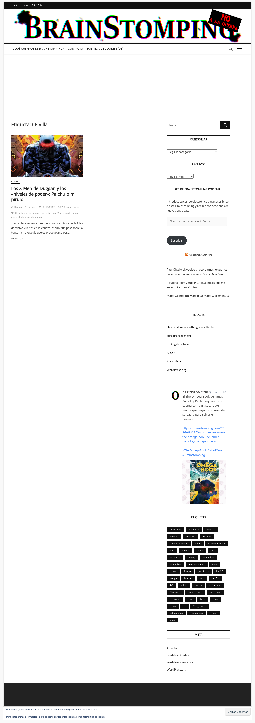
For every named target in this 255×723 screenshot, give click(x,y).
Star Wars (175, 592)
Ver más (19, 239)
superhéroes (195, 592)
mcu (202, 578)
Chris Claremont (179, 543)
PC (171, 585)
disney (191, 557)
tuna (215, 599)
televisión (175, 599)
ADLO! (171, 352)
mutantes (70, 212)
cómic (27, 212)
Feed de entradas (178, 655)
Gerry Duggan (48, 212)
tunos (173, 606)
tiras (202, 599)
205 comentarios (70, 206)
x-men (38, 216)
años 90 (190, 536)
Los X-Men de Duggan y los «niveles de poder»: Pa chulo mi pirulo (43, 193)
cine (172, 550)
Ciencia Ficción (216, 543)
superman (215, 592)
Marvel (60, 212)
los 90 (219, 571)
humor (173, 571)
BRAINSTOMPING (200, 255)
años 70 (210, 529)
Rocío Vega (174, 361)
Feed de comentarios (180, 662)
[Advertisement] (127, 83)
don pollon (175, 564)
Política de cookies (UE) (105, 48)
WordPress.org (176, 370)
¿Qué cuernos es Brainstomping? (38, 48)
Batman (207, 536)
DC (213, 550)
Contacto (75, 48)
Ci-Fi (198, 543)
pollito (183, 585)
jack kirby (203, 571)
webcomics (196, 612)
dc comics (175, 557)
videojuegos (176, 612)
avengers (194, 529)
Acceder (172, 648)
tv (184, 606)
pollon (198, 585)
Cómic (15, 181)
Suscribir (176, 240)
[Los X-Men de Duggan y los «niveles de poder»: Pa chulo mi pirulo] (47, 156)
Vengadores (199, 606)
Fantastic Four (197, 564)
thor (190, 599)
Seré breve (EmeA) (179, 335)
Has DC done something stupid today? (191, 327)
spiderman (215, 585)
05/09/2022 (48, 206)
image (187, 571)
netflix (215, 578)
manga (173, 578)
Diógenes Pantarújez (25, 206)
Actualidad (175, 529)
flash (214, 564)
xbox (172, 619)
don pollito (208, 557)
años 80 (174, 536)
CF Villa (19, 212)
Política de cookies (95, 716)
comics (35, 212)
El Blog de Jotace (178, 344)
